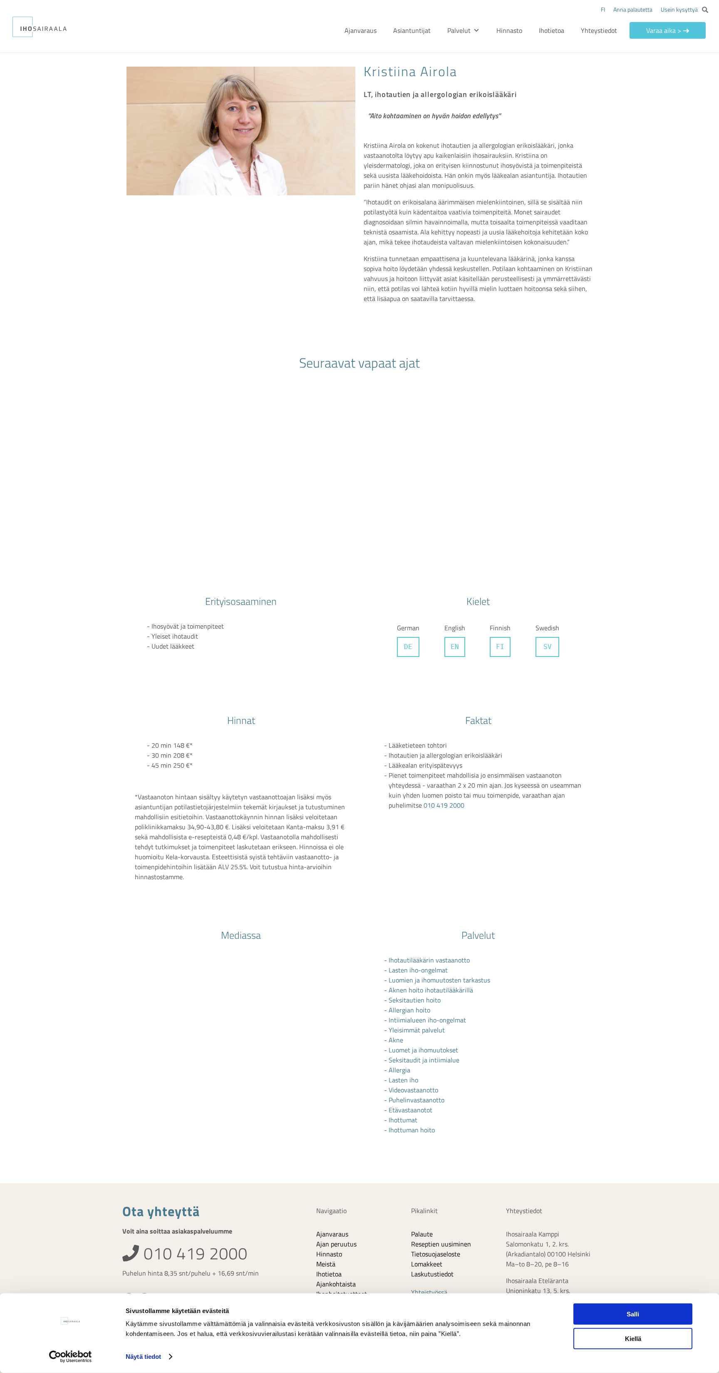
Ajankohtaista (336, 1146)
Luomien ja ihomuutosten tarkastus (439, 842)
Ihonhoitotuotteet (341, 1156)
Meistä (325, 1126)
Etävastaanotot (410, 972)
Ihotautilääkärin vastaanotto (429, 822)
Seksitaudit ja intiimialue (424, 922)
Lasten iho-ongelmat (418, 832)
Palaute (422, 1096)
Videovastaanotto (413, 952)
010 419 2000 (444, 667)
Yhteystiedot (604, 30)
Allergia (399, 932)
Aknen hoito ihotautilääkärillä (431, 852)
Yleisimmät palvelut (417, 892)
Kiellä (633, 1338)
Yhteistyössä (429, 1154)
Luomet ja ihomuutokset (423, 912)
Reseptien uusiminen (441, 1106)
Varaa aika (666, 30)
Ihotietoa (557, 30)
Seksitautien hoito (415, 862)
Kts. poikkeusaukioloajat (540, 1199)
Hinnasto (515, 30)
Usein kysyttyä (679, 9)
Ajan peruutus (336, 1106)
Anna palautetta (632, 9)
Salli (633, 1314)
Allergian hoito (409, 872)
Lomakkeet (426, 1126)
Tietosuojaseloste (435, 1116)
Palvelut (473, 30)
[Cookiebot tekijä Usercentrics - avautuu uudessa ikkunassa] (70, 1357)
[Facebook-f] (129, 1161)
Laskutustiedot (432, 1136)
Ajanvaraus (375, 30)
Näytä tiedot (143, 1356)
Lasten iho (403, 942)
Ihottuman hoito (412, 992)
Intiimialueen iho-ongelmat (427, 882)
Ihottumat (403, 982)
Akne (396, 902)
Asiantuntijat (426, 30)
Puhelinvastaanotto (416, 962)
